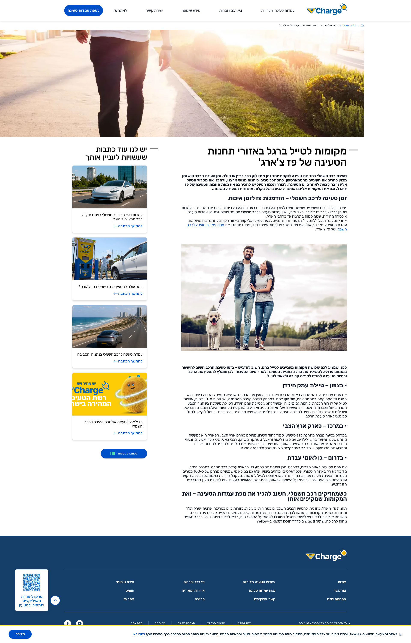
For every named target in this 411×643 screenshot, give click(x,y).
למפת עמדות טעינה (84, 10)
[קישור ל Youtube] (79, 623)
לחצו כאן (139, 634)
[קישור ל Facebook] (67, 623)
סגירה (20, 634)
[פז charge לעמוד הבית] (205, 556)
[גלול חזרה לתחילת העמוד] (55, 600)
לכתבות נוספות (127, 453)
